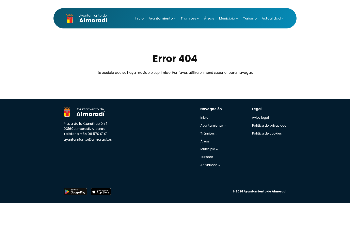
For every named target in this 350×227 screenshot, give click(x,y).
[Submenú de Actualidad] (283, 18)
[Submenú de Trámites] (198, 18)
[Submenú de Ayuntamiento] (175, 18)
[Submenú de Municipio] (237, 18)
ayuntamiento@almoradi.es (88, 139)
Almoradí (93, 18)
